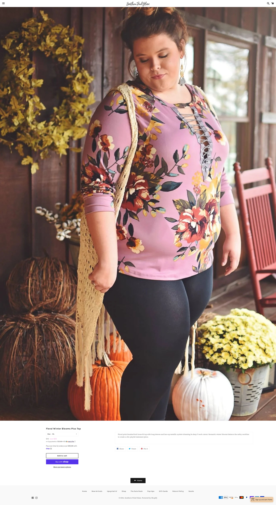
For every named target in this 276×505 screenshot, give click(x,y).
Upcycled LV (112, 491)
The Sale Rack (137, 491)
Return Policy (178, 491)
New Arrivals (97, 491)
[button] (62, 441)
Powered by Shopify (149, 498)
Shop (124, 491)
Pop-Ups (150, 491)
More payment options (62, 467)
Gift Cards (163, 491)
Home (84, 491)
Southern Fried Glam (133, 498)
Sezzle (191, 491)
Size (48, 434)
